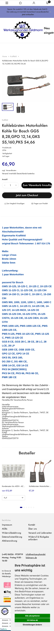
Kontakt (31, 524)
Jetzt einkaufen (28, 14)
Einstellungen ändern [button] (32, 625)
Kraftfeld (13, 56)
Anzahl (4, 179)
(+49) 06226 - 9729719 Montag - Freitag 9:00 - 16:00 (12, 557)
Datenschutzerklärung (12, 536)
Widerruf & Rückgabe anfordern (38, 538)
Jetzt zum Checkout (27, 195)
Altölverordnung (9, 541)
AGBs (4, 528)
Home (4, 56)
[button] (21, 507)
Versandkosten (11, 170)
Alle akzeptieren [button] (32, 616)
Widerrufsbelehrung (11, 533)
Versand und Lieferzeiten (40, 533)
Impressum (7, 524)
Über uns (32, 528)
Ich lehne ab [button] (32, 620)
